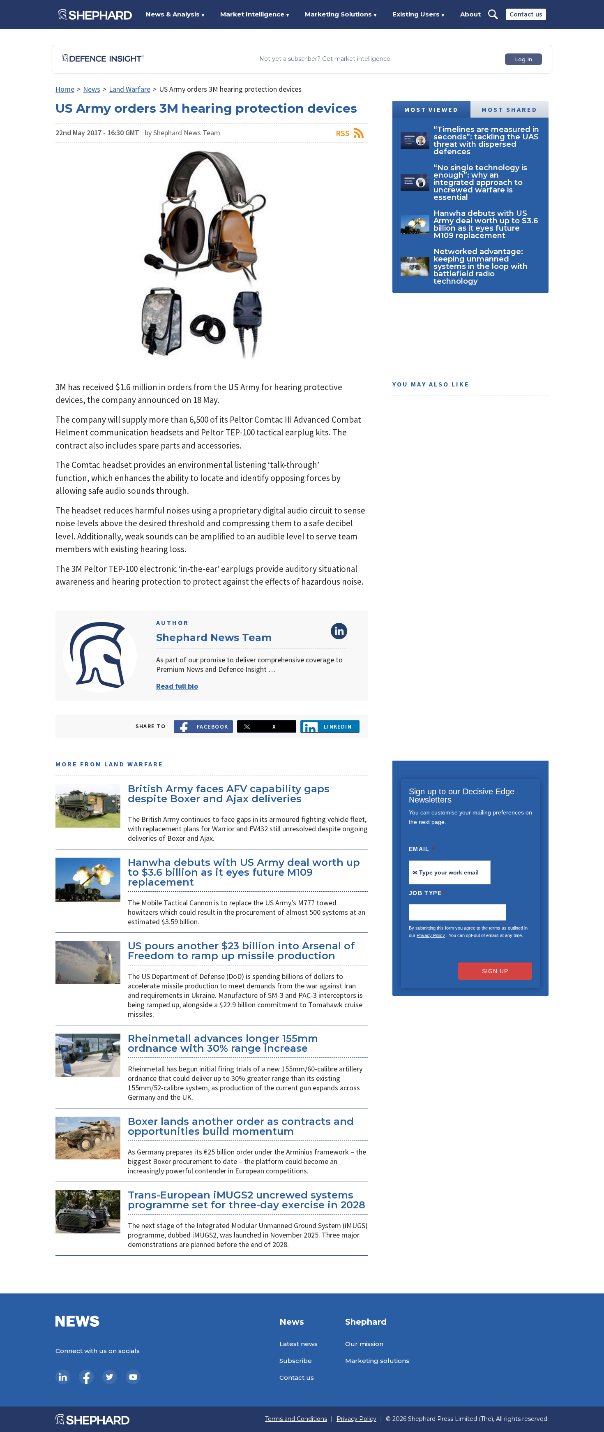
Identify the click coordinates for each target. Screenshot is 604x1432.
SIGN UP (495, 971)
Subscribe (295, 1361)
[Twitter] (109, 1377)
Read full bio (177, 686)
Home (64, 89)
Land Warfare (129, 89)
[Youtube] (133, 1377)
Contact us (525, 14)
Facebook (212, 726)
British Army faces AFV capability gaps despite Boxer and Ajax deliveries (229, 794)
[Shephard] (95, 14)
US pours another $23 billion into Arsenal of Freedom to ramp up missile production (241, 951)
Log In (523, 59)
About (470, 14)
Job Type (426, 893)
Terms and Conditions (296, 1419)
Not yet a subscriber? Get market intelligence (324, 59)
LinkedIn (339, 631)
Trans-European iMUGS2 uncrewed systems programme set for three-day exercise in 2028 (246, 1200)
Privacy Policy (431, 935)
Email (422, 849)
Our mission (364, 1344)
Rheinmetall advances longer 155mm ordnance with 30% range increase (223, 1043)
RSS (343, 133)
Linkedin (338, 726)
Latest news (298, 1344)
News (91, 89)
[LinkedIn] (62, 1377)
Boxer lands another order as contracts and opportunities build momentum (241, 1126)
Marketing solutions (377, 1361)
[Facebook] (86, 1377)
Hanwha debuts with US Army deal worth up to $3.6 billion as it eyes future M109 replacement (244, 872)
